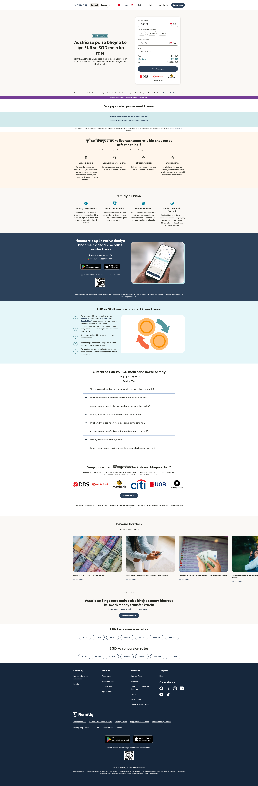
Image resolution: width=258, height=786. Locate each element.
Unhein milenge (143, 39)
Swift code (135, 681)
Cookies (119, 728)
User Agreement (79, 722)
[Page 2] (129, 592)
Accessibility (107, 728)
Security (96, 728)
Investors (76, 684)
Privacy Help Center (81, 728)
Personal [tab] (94, 5)
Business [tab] (104, 5)
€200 (142, 33)
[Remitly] (80, 5)
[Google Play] (90, 267)
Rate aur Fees (136, 676)
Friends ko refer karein (140, 704)
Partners (134, 694)
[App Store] (112, 267)
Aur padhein (78, 579)
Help (150, 5)
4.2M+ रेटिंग (101, 256)
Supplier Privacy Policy (139, 722)
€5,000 (162, 33)
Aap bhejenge (143, 20)
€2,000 (152, 33)
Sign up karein (178, 5)
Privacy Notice (121, 722)
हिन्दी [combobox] (139, 5)
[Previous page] (124, 592)
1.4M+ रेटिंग (101, 259)
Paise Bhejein (107, 676)
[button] (120, 5)
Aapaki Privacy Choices (161, 722)
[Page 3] (131, 592)
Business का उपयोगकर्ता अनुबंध (100, 722)
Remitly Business (108, 681)
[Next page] (133, 592)
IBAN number (136, 699)
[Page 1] (127, 592)
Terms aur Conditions (170, 93)
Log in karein (163, 5)
